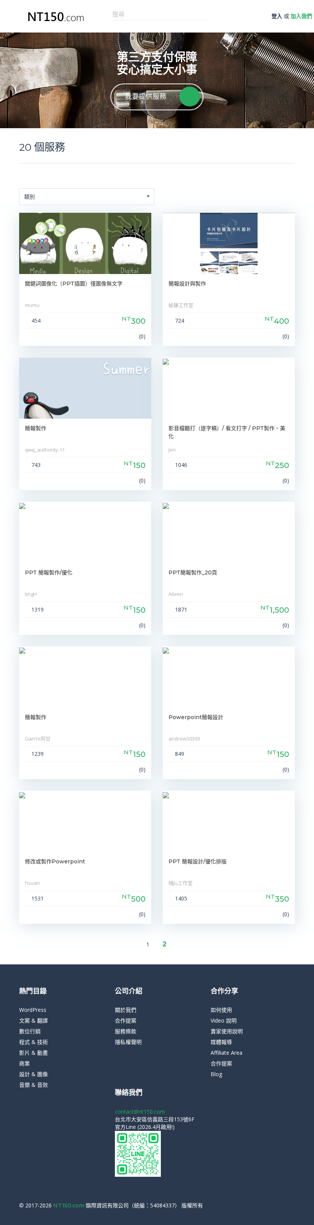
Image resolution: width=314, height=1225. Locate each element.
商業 (24, 1063)
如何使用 (221, 1009)
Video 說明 (224, 1020)
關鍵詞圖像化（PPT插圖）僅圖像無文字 (74, 283)
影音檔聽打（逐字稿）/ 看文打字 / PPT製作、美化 (226, 432)
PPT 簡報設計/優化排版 (197, 861)
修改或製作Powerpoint (55, 861)
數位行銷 (30, 1031)
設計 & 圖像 (33, 1074)
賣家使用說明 (227, 1031)
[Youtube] (293, 1205)
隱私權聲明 (128, 1042)
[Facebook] (281, 1205)
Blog (216, 1074)
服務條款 (125, 1031)
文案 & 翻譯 (33, 1020)
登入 (276, 16)
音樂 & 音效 (33, 1084)
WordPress (32, 1009)
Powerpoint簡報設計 (195, 717)
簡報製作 (35, 428)
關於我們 (125, 1009)
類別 (29, 196)
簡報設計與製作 (187, 283)
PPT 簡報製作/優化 (48, 572)
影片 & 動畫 (33, 1052)
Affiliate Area (226, 1052)
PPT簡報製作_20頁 (192, 572)
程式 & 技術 (33, 1042)
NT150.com (69, 1205)
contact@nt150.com (140, 1111)
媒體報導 (221, 1042)
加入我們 (301, 16)
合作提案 (125, 1020)
